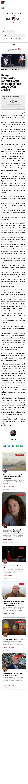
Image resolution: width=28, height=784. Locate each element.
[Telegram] (21, 13)
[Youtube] (12, 13)
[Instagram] (15, 13)
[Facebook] (7, 13)
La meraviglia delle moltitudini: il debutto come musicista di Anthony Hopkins (13, 603)
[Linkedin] (18, 13)
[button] (14, 44)
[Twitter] (10, 13)
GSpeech (23, 108)
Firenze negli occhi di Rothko (13, 639)
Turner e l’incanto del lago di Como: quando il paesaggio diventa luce (12, 476)
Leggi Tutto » (8, 486)
